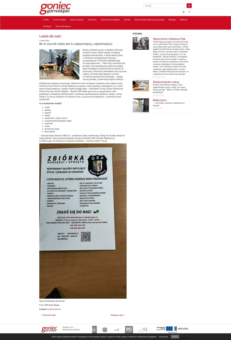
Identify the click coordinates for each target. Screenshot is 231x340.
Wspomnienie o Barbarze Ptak (169, 38)
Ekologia (172, 19)
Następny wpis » (118, 315)
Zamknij (175, 336)
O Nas (46, 19)
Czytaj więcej (163, 336)
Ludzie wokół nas (54, 309)
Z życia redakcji (59, 19)
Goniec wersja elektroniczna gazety (149, 19)
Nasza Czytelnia (77, 19)
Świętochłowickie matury (166, 81)
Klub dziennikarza (63, 26)
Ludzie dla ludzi (50, 36)
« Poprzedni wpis (48, 315)
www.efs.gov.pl (172, 332)
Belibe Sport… (161, 100)
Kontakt (127, 19)
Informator (92, 19)
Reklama (183, 19)
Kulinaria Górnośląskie (110, 19)
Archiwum (47, 26)
